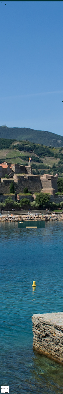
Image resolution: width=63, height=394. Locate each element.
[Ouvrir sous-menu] (40, 3)
